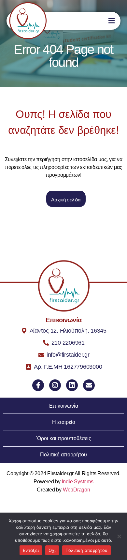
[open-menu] (109, 21)
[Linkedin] (72, 385)
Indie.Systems (77, 481)
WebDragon (76, 489)
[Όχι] (119, 536)
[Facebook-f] (38, 385)
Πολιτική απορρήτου (86, 550)
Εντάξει (31, 550)
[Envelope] (89, 385)
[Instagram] (55, 385)
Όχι (52, 550)
